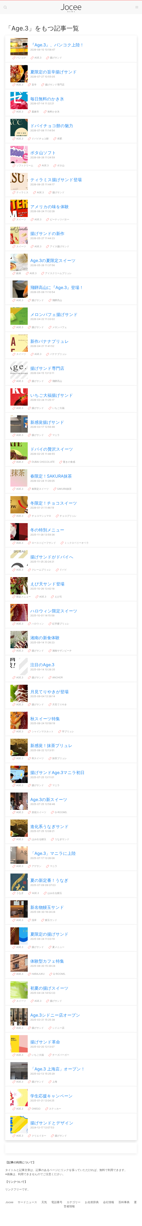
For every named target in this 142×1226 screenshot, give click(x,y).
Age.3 (37, 57)
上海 (54, 1081)
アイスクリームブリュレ (58, 273)
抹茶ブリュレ (59, 758)
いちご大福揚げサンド (51, 395)
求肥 (59, 138)
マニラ (56, 434)
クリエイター (38, 1135)
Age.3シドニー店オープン (55, 1015)
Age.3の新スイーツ (48, 799)
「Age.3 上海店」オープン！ (57, 1068)
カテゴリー (74, 1202)
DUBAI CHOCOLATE (43, 461)
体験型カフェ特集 (47, 961)
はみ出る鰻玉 (38, 839)
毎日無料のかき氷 (47, 98)
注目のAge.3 (42, 664)
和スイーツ (37, 758)
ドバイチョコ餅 (40, 138)
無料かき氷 (53, 111)
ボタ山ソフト (43, 152)
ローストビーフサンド (43, 542)
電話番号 (56, 1202)
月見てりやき (59, 704)
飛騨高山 (57, 300)
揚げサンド (55, 57)
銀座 (18, 273)
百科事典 (124, 1202)
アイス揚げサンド (59, 246)
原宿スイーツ (38, 812)
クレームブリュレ (41, 569)
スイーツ (21, 219)
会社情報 (108, 1202)
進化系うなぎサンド (49, 826)
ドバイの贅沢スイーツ (51, 449)
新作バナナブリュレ (49, 341)
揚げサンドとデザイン (51, 1122)
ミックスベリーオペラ (76, 542)
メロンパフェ (59, 327)
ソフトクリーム (24, 165)
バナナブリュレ (58, 353)
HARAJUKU (38, 973)
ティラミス (22, 192)
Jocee (9, 1202)
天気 (44, 1202)
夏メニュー (58, 946)
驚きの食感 (68, 461)
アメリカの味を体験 (49, 206)
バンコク (21, 57)
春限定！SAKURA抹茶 (51, 476)
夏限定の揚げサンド (49, 934)
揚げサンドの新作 (47, 233)
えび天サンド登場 (47, 583)
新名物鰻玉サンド (47, 907)
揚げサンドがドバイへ (51, 556)
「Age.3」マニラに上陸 (53, 853)
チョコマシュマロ (41, 515)
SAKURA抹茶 (64, 488)
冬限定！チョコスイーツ (53, 503)
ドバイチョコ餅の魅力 (51, 125)
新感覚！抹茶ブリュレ (51, 745)
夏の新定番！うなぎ (49, 880)
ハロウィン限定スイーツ (53, 610)
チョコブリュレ (68, 515)
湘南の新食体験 (45, 637)
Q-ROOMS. (60, 812)
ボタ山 (60, 165)
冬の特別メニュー (47, 529)
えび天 (58, 596)
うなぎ (20, 893)
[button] (5, 7)
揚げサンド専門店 (54, 84)
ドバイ (63, 569)
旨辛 (34, 84)
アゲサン (36, 866)
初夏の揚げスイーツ (49, 988)
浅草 (34, 920)
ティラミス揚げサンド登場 (56, 179)
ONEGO (36, 1108)
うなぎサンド (61, 839)
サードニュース (27, 1202)
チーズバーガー (60, 1054)
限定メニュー (23, 596)
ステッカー (54, 1108)
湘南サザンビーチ (62, 650)
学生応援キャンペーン (51, 1095)
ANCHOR (57, 677)
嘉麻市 (35, 111)
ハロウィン (37, 623)
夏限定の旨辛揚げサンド (53, 71)
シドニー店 (58, 1027)
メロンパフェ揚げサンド (54, 314)
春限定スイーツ (40, 488)
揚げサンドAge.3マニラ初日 (57, 772)
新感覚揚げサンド (47, 422)
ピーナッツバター (59, 219)
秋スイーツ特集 (45, 718)
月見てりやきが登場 (49, 691)
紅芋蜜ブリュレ (60, 623)
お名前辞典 (92, 1202)
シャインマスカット (42, 731)
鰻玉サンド (50, 920)
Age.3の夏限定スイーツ (53, 260)
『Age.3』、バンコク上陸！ (57, 44)
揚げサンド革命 (45, 1041)
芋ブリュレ (67, 731)
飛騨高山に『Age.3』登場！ (56, 287)
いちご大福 (58, 407)
